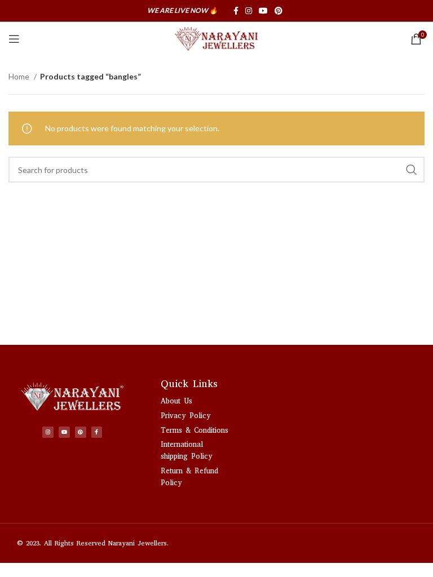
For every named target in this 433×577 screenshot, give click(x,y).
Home (19, 76)
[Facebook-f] (97, 432)
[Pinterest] (80, 432)
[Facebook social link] (236, 10)
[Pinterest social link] (278, 10)
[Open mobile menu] (14, 39)
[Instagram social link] (248, 10)
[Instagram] (48, 432)
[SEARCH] (412, 170)
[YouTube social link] (263, 10)
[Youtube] (64, 432)
